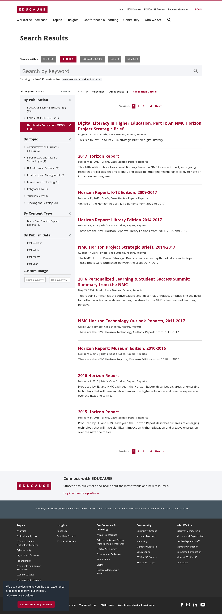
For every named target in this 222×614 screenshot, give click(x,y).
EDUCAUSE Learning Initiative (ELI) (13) (46, 110)
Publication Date (143, 92)
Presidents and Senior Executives (29, 568)
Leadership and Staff (188, 542)
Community (144, 525)
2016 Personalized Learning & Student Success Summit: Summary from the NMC (134, 282)
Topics (21, 525)
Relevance (98, 92)
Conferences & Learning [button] (101, 20)
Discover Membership (188, 531)
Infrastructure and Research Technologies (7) (42, 160)
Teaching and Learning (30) (42, 203)
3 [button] (143, 106)
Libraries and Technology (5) (43, 182)
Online (100, 565)
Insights (62, 525)
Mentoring (142, 542)
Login (198, 9)
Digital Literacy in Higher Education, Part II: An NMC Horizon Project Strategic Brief (139, 126)
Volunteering (143, 552)
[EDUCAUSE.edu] (32, 9)
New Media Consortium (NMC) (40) (46, 127)
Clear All (66, 92)
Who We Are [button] (153, 20)
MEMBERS (132, 59)
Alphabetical (117, 92)
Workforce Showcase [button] (32, 20)
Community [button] (131, 20)
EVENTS (115, 59)
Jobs (120, 9)
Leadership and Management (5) (45, 175)
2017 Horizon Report (98, 156)
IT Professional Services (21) (43, 168)
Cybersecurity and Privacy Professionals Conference (111, 542)
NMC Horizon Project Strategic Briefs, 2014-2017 (126, 247)
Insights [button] (73, 20)
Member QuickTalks (147, 547)
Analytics (21, 531)
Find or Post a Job (146, 563)
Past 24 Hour (34, 243)
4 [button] (151, 106)
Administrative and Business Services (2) (43, 149)
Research (62, 531)
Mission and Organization (190, 536)
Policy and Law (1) (37, 189)
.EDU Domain (134, 9)
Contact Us (182, 563)
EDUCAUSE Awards (147, 557)
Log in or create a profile (79, 493)
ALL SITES (48, 59)
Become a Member (178, 9)
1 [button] (133, 106)
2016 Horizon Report (98, 376)
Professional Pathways (109, 554)
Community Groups (147, 531)
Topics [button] (57, 20)
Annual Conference (107, 535)
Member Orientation (187, 547)
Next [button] (158, 106)
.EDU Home (107, 605)
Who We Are (184, 525)
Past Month (33, 257)
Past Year (32, 264)
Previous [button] (124, 106)
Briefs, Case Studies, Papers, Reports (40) (43, 223)
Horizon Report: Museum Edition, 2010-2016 (122, 348)
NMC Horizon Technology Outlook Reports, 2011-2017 (131, 321)
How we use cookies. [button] (20, 595)
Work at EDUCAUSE (187, 557)
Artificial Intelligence (27, 536)
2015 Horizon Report (98, 412)
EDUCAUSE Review (154, 9)
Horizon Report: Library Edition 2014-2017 (120, 220)
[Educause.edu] (34, 486)
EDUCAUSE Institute (107, 549)
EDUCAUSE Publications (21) (43, 118)
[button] (169, 606)
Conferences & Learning (106, 527)
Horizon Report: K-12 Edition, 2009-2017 (117, 193)
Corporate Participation (189, 552)
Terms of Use (87, 605)
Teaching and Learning (29, 580)
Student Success (25, 575)
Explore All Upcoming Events (108, 572)
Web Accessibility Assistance (136, 605)
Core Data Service (66, 536)
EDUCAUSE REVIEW (92, 59)
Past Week (33, 250)
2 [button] (138, 106)
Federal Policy (24, 561)
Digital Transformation (28, 556)
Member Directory (146, 536)
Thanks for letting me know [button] (36, 604)
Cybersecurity (24, 550)
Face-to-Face (103, 560)
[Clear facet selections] (69, 100)
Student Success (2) (38, 196)
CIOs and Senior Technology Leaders (27, 543)
